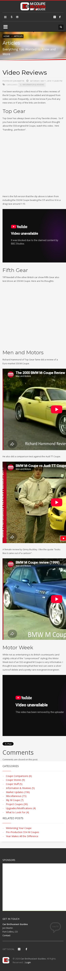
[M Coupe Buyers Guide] (33, 6)
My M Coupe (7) (15, 800)
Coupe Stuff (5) (14, 784)
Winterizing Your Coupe (18, 828)
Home (6, 36)
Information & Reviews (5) (20, 788)
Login (28, 962)
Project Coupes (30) (17, 804)
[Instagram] (54, 17)
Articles (18, 36)
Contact (6, 935)
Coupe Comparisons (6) (19, 776)
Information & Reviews (33, 84)
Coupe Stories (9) (15, 779)
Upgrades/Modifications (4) (21, 808)
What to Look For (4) (17, 812)
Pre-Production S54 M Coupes (22, 832)
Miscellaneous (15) (16, 796)
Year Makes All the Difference (22, 836)
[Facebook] (59, 17)
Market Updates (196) (18, 792)
